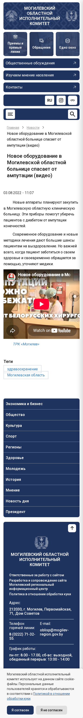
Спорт (11, 436)
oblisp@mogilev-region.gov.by (54, 632)
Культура (14, 425)
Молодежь (16, 468)
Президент (16, 512)
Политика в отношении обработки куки (40, 594)
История (13, 479)
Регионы (13, 447)
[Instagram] (61, 100)
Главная (13, 127)
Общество (15, 415)
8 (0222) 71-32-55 (22, 636)
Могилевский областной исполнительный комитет (39, 16)
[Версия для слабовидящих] (72, 100)
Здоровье (15, 458)
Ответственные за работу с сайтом (36, 575)
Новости (33, 127)
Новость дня (17, 501)
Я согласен (20, 710)
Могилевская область (26, 375)
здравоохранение (22, 369)
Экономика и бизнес (24, 404)
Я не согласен (51, 710)
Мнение (13, 490)
